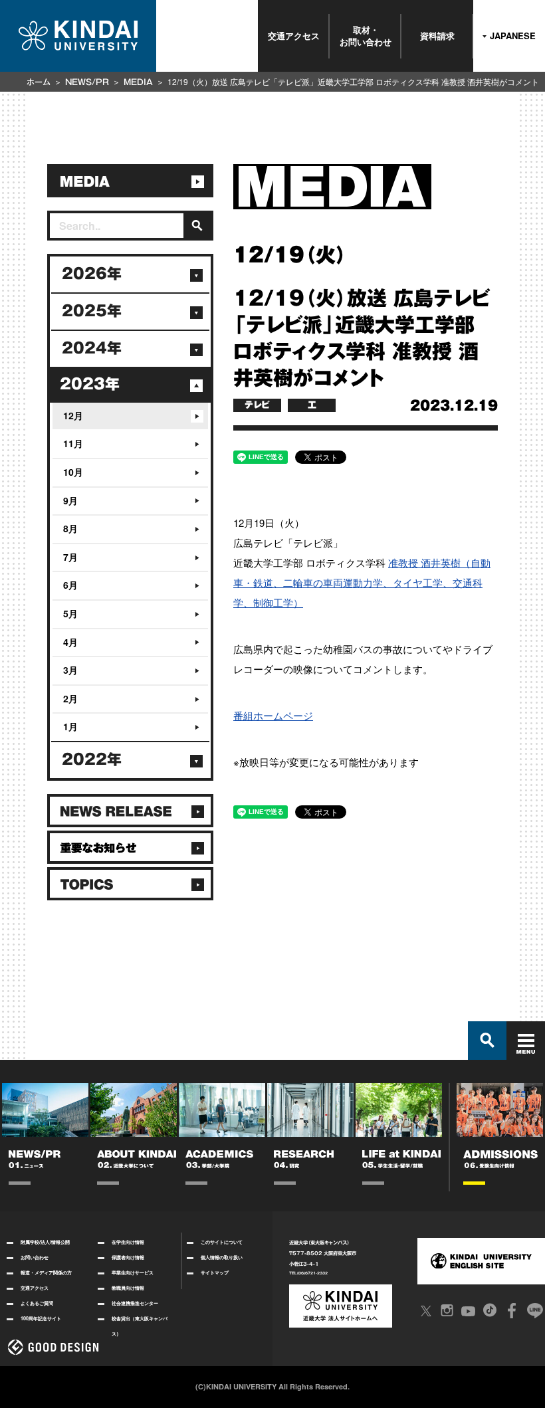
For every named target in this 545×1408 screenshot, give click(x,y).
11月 (73, 443)
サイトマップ (215, 1272)
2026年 (92, 273)
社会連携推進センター (135, 1303)
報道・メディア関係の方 (46, 1272)
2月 (70, 698)
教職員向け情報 (128, 1287)
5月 (70, 613)
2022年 (92, 759)
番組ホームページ (273, 715)
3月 (70, 669)
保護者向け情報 (128, 1257)
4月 (70, 642)
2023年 (90, 384)
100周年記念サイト (41, 1318)
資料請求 (437, 35)
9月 (70, 500)
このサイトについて (222, 1242)
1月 (70, 726)
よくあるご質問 (37, 1303)
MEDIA (138, 82)
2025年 (92, 311)
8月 (70, 528)
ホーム (39, 82)
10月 (73, 471)
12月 (73, 415)
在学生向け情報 (128, 1242)
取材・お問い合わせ (365, 35)
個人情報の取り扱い (222, 1257)
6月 (70, 584)
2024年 (92, 348)
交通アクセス (294, 35)
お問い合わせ (35, 1257)
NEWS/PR (87, 82)
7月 (70, 556)
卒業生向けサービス (133, 1272)
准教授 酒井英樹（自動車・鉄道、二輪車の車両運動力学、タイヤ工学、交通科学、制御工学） (361, 582)
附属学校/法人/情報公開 (45, 1242)
